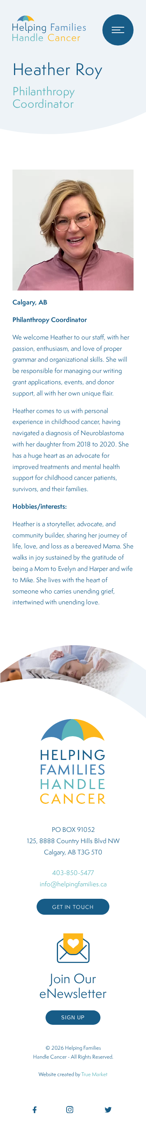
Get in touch (73, 906)
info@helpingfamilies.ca (73, 884)
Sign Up (73, 1017)
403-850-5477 (73, 872)
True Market (94, 1074)
